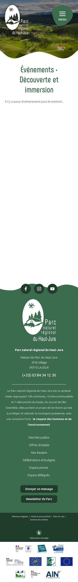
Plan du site (58, 516)
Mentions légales (20, 516)
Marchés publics (39, 437)
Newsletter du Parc (39, 499)
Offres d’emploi (39, 445)
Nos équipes (39, 452)
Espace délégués (39, 475)
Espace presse (39, 467)
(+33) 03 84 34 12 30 (39, 375)
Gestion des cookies (39, 519)
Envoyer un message (39, 489)
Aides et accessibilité (40, 516)
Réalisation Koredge (39, 538)
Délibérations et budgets (39, 460)
